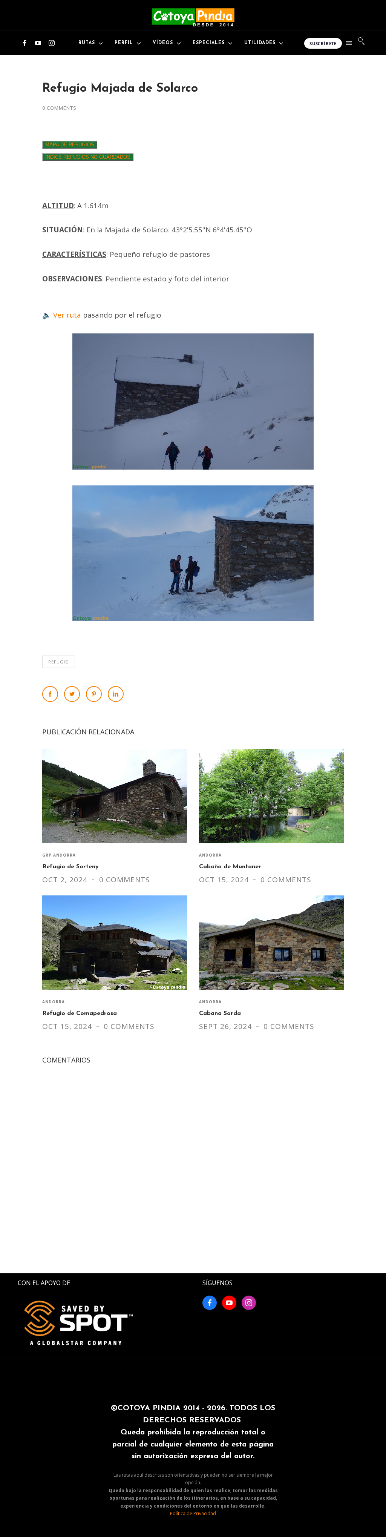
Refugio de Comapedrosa (79, 1013)
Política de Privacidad (193, 1513)
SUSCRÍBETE (323, 43)
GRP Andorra (59, 855)
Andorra (210, 855)
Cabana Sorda (220, 1013)
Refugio (58, 662)
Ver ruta (67, 315)
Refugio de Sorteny (70, 867)
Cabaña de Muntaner (230, 867)
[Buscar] (361, 41)
